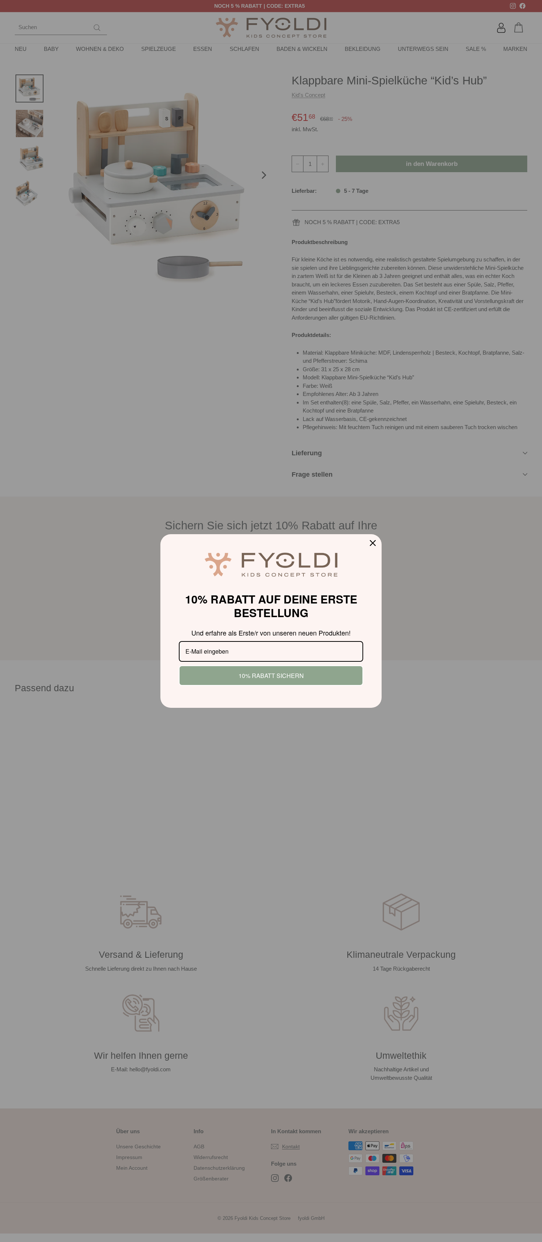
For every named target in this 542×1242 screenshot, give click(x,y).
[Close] (373, 543)
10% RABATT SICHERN (271, 675)
